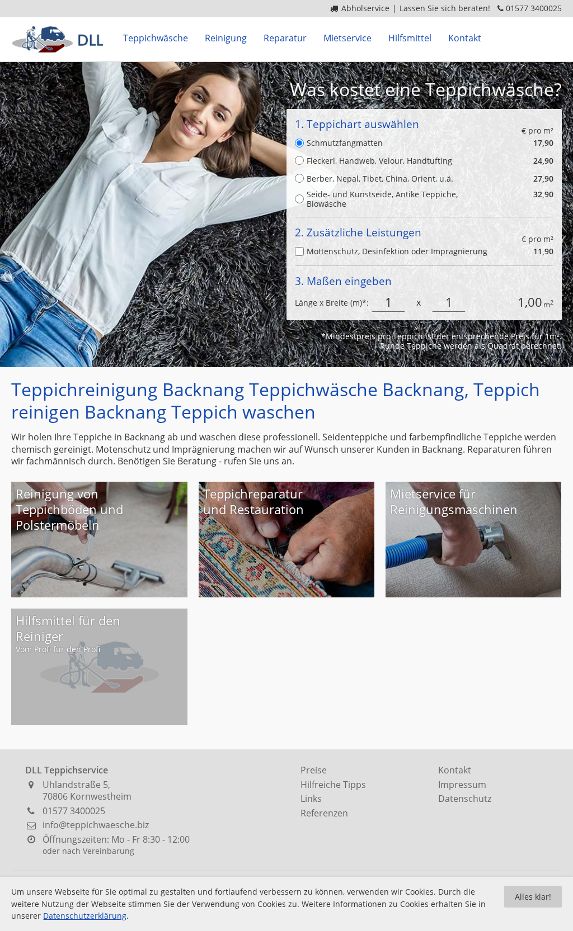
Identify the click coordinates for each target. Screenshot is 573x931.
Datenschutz (464, 798)
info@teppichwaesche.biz (96, 825)
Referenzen (324, 813)
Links (311, 798)
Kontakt (454, 770)
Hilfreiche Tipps (333, 784)
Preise (313, 770)
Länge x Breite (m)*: (332, 302)
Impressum (462, 784)
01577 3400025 (534, 8)
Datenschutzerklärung (84, 915)
